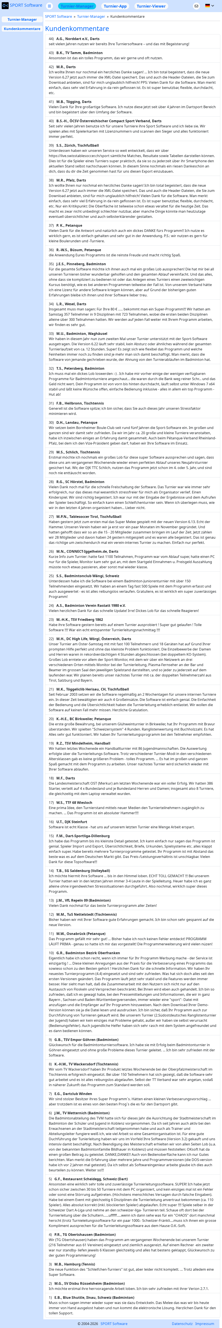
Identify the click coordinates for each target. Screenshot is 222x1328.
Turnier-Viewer (151, 6)
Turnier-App (115, 6)
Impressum (204, 1323)
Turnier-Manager (22, 19)
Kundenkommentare (22, 28)
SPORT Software (26, 5)
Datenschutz (182, 1323)
